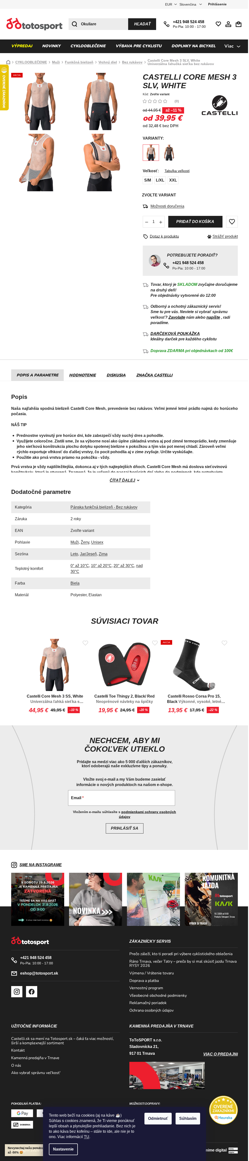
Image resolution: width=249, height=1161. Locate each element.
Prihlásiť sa (122, 828)
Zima (101, 554)
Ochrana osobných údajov (150, 1010)
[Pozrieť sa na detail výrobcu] (218, 105)
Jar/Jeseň (86, 554)
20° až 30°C (122, 566)
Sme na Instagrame (39, 865)
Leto (72, 554)
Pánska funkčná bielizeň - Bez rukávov (102, 507)
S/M (145, 180)
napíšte (211, 317)
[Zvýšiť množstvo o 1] (158, 221)
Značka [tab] (152, 375)
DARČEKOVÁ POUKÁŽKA (173, 334)
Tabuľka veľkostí (175, 171)
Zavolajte (175, 317)
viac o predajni (219, 1054)
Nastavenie (61, 1149)
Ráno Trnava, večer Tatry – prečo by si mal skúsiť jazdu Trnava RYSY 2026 (181, 964)
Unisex (95, 542)
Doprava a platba (142, 981)
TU (85, 1137)
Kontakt (16, 1050)
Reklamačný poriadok (146, 1003)
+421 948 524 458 (187, 22)
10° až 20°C (99, 566)
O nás (14, 1066)
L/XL (158, 180)
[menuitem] (20, 46)
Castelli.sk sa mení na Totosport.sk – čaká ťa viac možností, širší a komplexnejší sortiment (60, 1041)
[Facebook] (30, 991)
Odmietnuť (156, 1118)
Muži (73, 542)
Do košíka (193, 222)
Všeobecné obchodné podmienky (156, 996)
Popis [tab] (21, 375)
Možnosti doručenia (165, 206)
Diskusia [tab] (114, 375)
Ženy (83, 542)
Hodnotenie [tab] (80, 375)
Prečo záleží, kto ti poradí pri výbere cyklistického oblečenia (179, 954)
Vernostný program (144, 988)
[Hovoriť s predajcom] (161, 237)
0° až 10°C (78, 566)
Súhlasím (186, 1118)
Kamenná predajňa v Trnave (33, 1058)
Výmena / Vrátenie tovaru (150, 973)
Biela (73, 583)
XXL (171, 180)
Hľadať (141, 24)
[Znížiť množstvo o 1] (144, 221)
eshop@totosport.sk (37, 973)
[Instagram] (15, 991)
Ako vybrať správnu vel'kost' (34, 1073)
